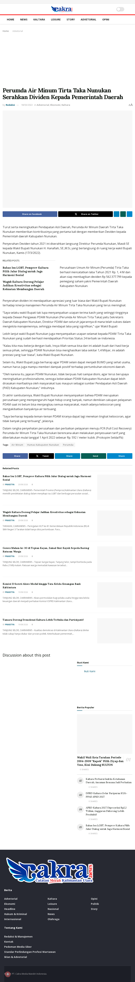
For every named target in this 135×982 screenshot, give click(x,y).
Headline (9, 909)
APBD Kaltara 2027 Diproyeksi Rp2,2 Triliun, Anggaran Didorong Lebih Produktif (106, 811)
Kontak (8, 941)
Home (10, 19)
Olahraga (53, 919)
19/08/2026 (23, 592)
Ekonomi (55, 104)
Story (71, 19)
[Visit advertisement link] (67, 2)
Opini (105, 19)
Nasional (53, 909)
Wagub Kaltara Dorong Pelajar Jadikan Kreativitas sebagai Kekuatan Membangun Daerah (23, 285)
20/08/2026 (23, 484)
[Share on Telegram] (129, 214)
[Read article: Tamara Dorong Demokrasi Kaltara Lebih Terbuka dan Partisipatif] (114, 630)
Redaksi (10, 104)
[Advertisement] (67, 59)
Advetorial (88, 19)
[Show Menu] (5, 9)
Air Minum (17, 444)
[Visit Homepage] (61, 9)
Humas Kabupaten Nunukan (43, 444)
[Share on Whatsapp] (123, 214)
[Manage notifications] (8, 974)
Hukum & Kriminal (15, 914)
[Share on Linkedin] (116, 214)
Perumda (68, 444)
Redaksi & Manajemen (18, 936)
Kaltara (39, 19)
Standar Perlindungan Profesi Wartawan (30, 952)
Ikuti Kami (83, 662)
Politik (95, 903)
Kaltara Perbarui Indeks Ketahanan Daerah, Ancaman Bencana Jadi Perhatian (108, 780)
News (23, 19)
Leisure (56, 19)
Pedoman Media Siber (18, 946)
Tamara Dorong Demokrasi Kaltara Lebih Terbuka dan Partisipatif (43, 619)
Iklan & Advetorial (15, 957)
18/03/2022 (27, 104)
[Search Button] (129, 9)
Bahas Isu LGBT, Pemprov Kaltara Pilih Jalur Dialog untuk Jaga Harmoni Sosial (26, 271)
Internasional (12, 919)
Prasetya (9, 484)
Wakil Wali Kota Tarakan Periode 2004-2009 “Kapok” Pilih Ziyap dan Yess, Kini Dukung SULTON (100, 761)
